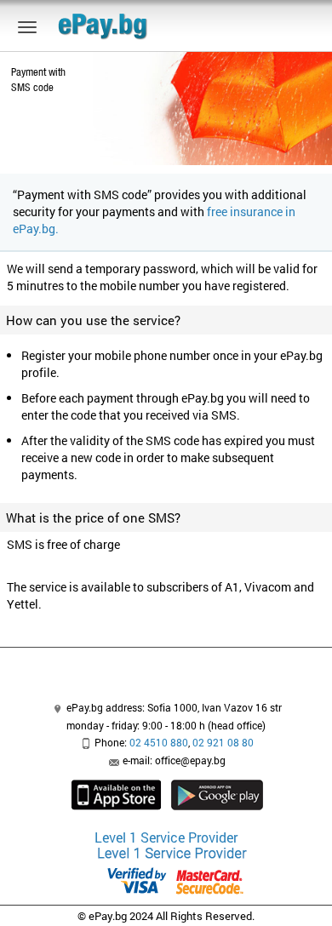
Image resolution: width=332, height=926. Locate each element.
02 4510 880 (158, 742)
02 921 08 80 (223, 742)
